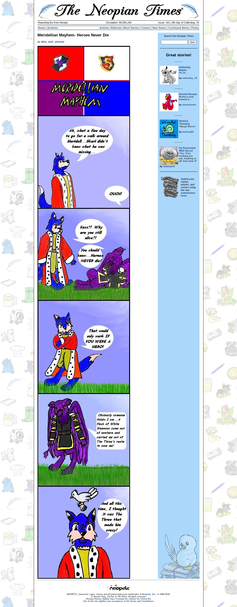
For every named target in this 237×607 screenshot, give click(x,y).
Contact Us (122, 599)
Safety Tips (108, 599)
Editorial (116, 27)
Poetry (195, 27)
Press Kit (146, 599)
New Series (159, 27)
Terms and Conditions (141, 601)
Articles (104, 27)
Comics (145, 27)
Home (41, 27)
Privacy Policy (93, 599)
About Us (135, 599)
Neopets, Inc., (149, 594)
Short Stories (131, 27)
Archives (52, 27)
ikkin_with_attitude (52, 41)
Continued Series (178, 27)
